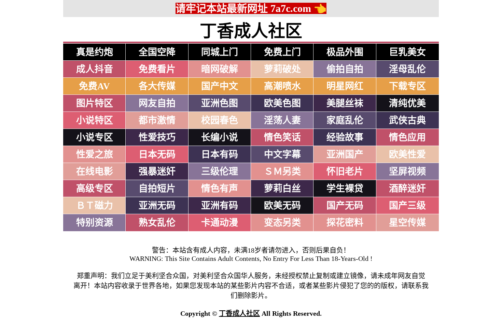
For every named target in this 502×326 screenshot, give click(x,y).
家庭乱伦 (344, 120)
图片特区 (94, 103)
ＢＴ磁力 (94, 206)
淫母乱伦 (407, 69)
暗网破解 (219, 69)
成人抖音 (94, 69)
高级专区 (94, 188)
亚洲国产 (344, 154)
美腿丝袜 (344, 103)
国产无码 (344, 206)
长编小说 (219, 137)
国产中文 (219, 86)
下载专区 (407, 86)
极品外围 (344, 52)
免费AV (94, 86)
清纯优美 (407, 103)
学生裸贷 (344, 188)
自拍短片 (157, 188)
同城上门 (219, 52)
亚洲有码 (219, 206)
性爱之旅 (94, 154)
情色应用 (407, 137)
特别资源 (94, 223)
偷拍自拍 (344, 69)
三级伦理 (219, 171)
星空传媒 (407, 223)
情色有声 (219, 188)
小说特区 (94, 120)
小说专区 (94, 137)
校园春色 (219, 120)
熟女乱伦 (157, 223)
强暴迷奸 (157, 171)
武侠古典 (407, 120)
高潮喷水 (282, 86)
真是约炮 (94, 52)
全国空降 (157, 52)
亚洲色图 (219, 103)
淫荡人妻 (282, 120)
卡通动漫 (219, 223)
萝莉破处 (282, 69)
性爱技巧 (157, 137)
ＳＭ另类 (282, 171)
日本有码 (219, 154)
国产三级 (407, 206)
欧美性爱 (407, 154)
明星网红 (344, 86)
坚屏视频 (407, 171)
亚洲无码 (157, 206)
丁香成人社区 (239, 313)
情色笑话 (282, 137)
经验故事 (344, 137)
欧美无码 (282, 206)
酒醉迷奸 (407, 188)
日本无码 (157, 154)
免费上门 (282, 52)
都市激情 (157, 120)
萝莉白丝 (282, 188)
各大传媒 (157, 86)
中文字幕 (282, 154)
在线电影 (94, 171)
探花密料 (344, 223)
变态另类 (282, 223)
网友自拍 (157, 103)
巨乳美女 (407, 52)
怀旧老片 (344, 171)
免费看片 (157, 69)
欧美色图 (282, 103)
